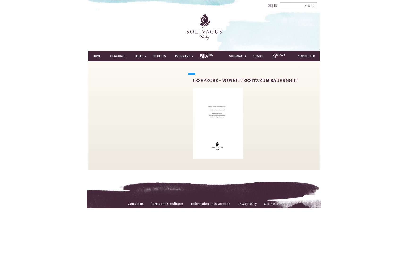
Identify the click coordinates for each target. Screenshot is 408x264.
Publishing (182, 56)
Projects (159, 56)
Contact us (136, 203)
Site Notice (272, 203)
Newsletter (306, 56)
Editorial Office (206, 56)
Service (258, 56)
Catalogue (117, 56)
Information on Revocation (210, 203)
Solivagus (236, 56)
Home (97, 56)
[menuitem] (96, 56)
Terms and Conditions (167, 203)
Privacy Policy (247, 203)
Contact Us (279, 56)
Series (139, 56)
